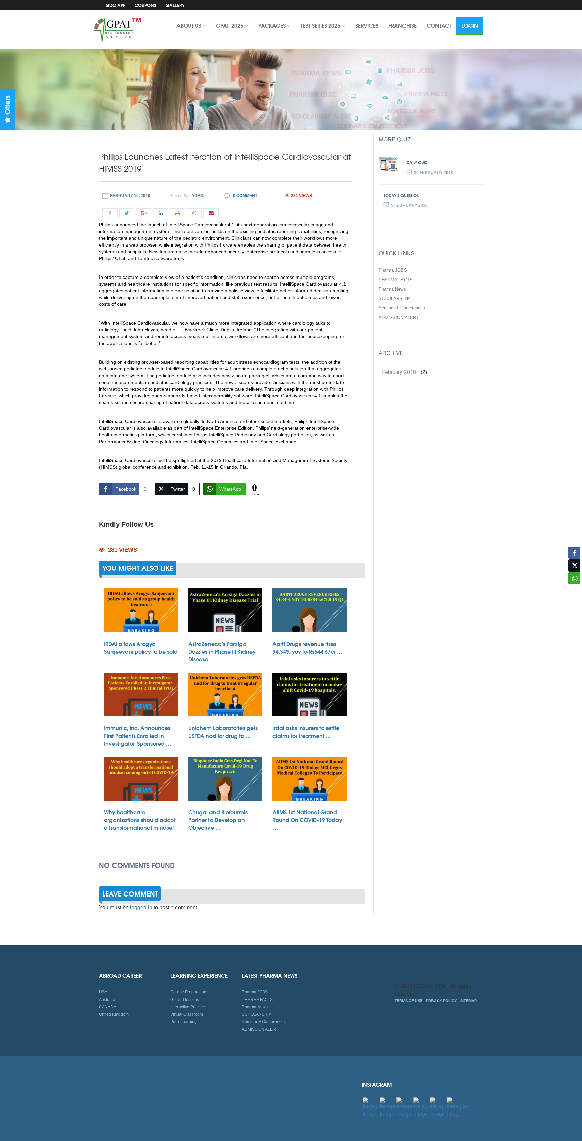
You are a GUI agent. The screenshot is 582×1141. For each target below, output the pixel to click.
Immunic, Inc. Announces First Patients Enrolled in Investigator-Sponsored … (137, 735)
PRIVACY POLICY (441, 1001)
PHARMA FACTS (396, 279)
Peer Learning (183, 1021)
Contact (439, 25)
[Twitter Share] (574, 565)
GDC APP (115, 5)
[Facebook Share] (574, 553)
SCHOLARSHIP (394, 298)
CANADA (107, 1007)
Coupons (145, 5)
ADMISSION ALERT (399, 317)
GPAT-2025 (230, 25)
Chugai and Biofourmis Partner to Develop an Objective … (218, 820)
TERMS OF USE (408, 1001)
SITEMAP (468, 1001)
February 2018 (399, 372)
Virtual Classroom (186, 1014)
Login (469, 25)
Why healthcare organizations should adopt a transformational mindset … (140, 823)
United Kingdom (114, 1014)
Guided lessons (184, 999)
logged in (141, 907)
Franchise (402, 25)
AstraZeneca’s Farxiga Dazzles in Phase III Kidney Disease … (222, 651)
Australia (107, 999)
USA (103, 992)
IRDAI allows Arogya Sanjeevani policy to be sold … (141, 651)
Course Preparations (189, 992)
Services (366, 25)
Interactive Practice (187, 1007)
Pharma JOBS (393, 270)
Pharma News (392, 289)
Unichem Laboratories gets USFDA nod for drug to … (223, 731)
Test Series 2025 (321, 25)
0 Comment (244, 195)
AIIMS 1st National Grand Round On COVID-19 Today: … (308, 820)
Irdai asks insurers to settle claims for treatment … (306, 731)
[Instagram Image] (374, 1107)
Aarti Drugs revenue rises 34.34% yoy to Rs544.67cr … (307, 647)
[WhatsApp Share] (574, 578)
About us (189, 25)
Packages (272, 25)
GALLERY (175, 5)
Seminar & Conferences (402, 308)
